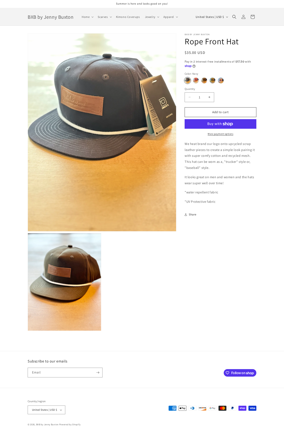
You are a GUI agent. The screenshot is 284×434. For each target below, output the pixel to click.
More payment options (220, 133)
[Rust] (196, 80)
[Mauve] (221, 80)
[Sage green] (204, 80)
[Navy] (187, 80)
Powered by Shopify (70, 424)
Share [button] (192, 214)
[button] (87, 16)
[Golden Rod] (212, 80)
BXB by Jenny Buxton (47, 424)
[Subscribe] (97, 372)
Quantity (190, 89)
